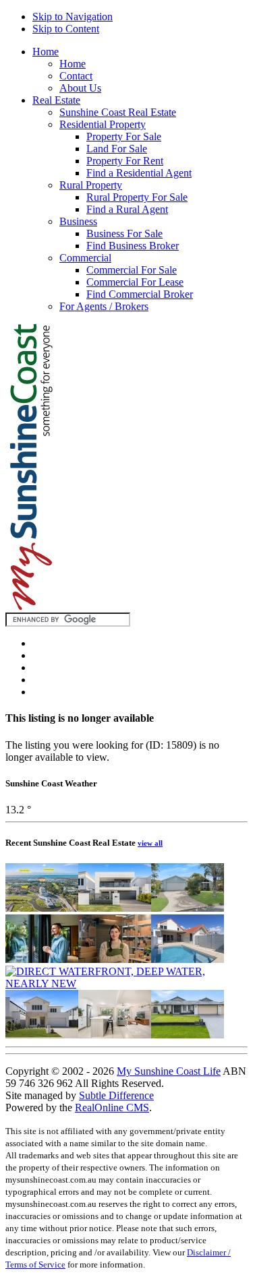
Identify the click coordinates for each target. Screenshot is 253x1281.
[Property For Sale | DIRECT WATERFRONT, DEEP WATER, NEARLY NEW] (126, 983)
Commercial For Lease (135, 282)
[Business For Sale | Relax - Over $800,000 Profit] (41, 959)
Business (78, 221)
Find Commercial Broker (139, 294)
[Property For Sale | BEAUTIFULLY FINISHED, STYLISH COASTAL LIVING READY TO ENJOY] (41, 1034)
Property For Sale (123, 136)
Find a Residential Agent (139, 173)
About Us (80, 88)
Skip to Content (65, 28)
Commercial (85, 257)
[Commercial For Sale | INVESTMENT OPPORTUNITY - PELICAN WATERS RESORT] (41, 908)
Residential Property (102, 124)
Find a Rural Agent (127, 209)
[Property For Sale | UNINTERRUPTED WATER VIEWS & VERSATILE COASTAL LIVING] (114, 908)
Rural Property (90, 185)
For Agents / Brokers (103, 306)
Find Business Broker (132, 245)
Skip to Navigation (72, 16)
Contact (75, 76)
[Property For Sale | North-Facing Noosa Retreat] (114, 1034)
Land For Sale (116, 148)
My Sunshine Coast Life (169, 1071)
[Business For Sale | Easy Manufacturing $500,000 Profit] (114, 959)
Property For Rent (124, 160)
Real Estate (56, 100)
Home (45, 51)
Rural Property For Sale (137, 197)
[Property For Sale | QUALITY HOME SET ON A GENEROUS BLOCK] (187, 908)
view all (150, 843)
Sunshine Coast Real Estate (117, 112)
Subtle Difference (116, 1095)
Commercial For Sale (131, 270)
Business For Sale (124, 233)
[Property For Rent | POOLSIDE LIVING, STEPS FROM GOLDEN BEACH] (187, 959)
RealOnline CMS (112, 1107)
